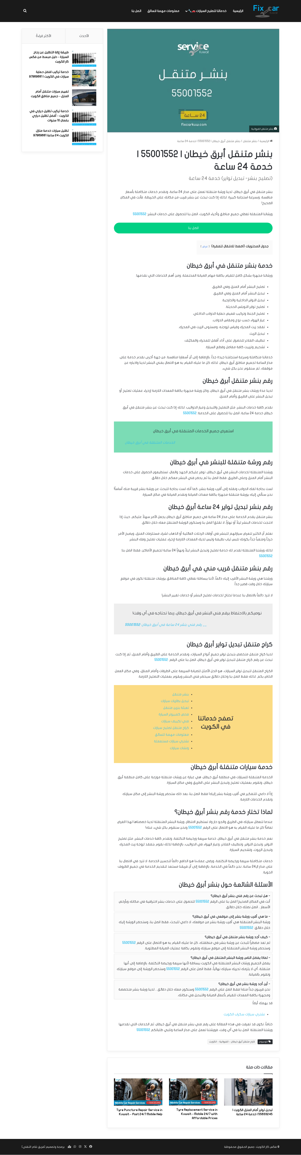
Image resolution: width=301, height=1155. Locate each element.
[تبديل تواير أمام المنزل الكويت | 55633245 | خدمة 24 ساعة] (248, 1092)
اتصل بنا (136, 11)
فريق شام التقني (33, 1146)
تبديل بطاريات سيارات (175, 701)
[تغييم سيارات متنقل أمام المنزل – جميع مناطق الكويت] (84, 97)
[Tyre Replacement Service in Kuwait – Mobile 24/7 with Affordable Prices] (193, 1092)
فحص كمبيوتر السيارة (174, 714)
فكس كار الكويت (266, 1146)
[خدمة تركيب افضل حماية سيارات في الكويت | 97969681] (84, 78)
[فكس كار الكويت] (266, 11)
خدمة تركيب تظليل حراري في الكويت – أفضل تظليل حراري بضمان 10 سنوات (49, 115)
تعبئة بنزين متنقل (176, 708)
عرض (205, 246)
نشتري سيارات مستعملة (171, 741)
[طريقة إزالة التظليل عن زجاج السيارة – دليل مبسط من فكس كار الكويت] (84, 58)
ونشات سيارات (179, 748)
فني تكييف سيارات (175, 721)
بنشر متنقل (250, 141)
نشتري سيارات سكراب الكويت (244, 1014)
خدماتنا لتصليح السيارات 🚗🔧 (207, 11)
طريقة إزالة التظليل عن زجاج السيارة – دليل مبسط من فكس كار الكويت (49, 57)
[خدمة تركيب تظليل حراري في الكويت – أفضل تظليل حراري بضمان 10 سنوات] (84, 117)
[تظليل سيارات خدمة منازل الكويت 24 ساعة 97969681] (84, 137)
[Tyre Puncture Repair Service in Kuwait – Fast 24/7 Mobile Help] (138, 1092)
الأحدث (84, 36)
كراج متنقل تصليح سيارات (171, 728)
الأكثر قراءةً (43, 36)
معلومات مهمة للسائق (163, 11)
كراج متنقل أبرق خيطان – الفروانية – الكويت (232, 1041)
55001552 (139, 214)
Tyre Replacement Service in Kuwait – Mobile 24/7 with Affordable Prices (196, 1114)
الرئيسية (238, 11)
